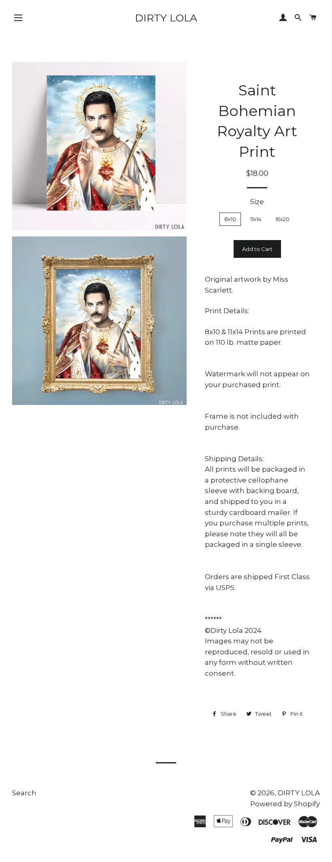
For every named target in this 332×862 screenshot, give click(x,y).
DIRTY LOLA (166, 18)
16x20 (282, 219)
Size (257, 202)
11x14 (255, 219)
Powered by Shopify (285, 804)
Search (24, 793)
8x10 (230, 219)
